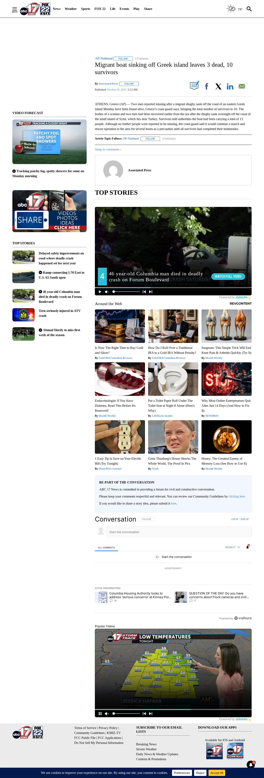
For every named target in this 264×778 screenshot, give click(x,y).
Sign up (244, 519)
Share (148, 9)
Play (136, 9)
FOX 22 (100, 9)
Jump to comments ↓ (108, 149)
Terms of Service (85, 728)
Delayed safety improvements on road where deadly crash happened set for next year (61, 258)
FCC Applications (109, 738)
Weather (71, 9)
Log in (234, 519)
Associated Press (108, 83)
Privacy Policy (108, 728)
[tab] (106, 547)
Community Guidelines (89, 733)
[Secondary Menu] (17, 9)
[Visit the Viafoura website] (243, 618)
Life (113, 9)
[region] (173, 568)
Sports (85, 9)
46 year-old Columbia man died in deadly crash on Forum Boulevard (60, 296)
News (56, 9)
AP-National (131, 138)
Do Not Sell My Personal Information (98, 743)
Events (124, 9)
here (173, 503)
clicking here (237, 496)
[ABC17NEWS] (35, 9)
